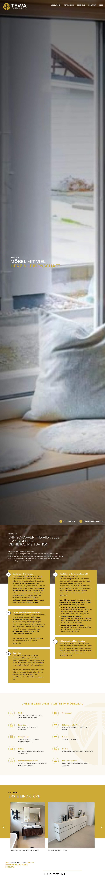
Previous (3, 827)
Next (101, 827)
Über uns (81, 5)
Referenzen (69, 5)
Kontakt (92, 5)
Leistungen (55, 5)
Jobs (101, 5)
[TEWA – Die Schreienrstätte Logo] (15, 6)
